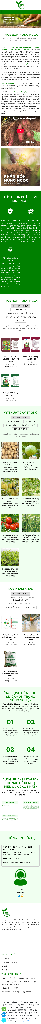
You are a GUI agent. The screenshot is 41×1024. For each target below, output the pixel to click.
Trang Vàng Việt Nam (27, 1021)
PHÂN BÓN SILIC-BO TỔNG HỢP (20, 313)
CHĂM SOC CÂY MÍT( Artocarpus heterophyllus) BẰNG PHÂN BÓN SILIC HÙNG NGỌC (10, 503)
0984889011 (16, 858)
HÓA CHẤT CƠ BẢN (13, 607)
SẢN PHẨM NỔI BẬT (20, 306)
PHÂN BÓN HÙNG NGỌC (21, 35)
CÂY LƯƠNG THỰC (13, 421)
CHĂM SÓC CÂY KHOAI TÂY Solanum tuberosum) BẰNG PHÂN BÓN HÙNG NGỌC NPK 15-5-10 (10, 467)
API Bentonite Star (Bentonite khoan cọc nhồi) (10, 673)
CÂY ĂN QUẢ (30, 421)
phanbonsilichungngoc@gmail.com (20, 862)
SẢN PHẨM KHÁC (20, 589)
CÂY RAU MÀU (10, 425)
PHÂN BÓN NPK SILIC (20, 310)
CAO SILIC (20, 321)
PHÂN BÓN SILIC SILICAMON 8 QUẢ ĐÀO (21, 317)
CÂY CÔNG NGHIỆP (28, 425)
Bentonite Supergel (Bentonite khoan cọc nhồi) (31, 637)
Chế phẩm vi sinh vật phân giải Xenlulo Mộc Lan (10, 637)
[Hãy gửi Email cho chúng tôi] (2, 1020)
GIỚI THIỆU (5, 959)
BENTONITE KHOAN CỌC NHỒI (21, 604)
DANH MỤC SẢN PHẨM (9, 962)
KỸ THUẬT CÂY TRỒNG (21, 412)
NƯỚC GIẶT (30, 607)
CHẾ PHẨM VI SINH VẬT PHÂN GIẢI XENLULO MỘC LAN (20, 599)
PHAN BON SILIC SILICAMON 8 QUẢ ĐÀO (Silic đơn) (10, 359)
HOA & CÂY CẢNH (21, 429)
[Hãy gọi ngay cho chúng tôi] (2, 1009)
